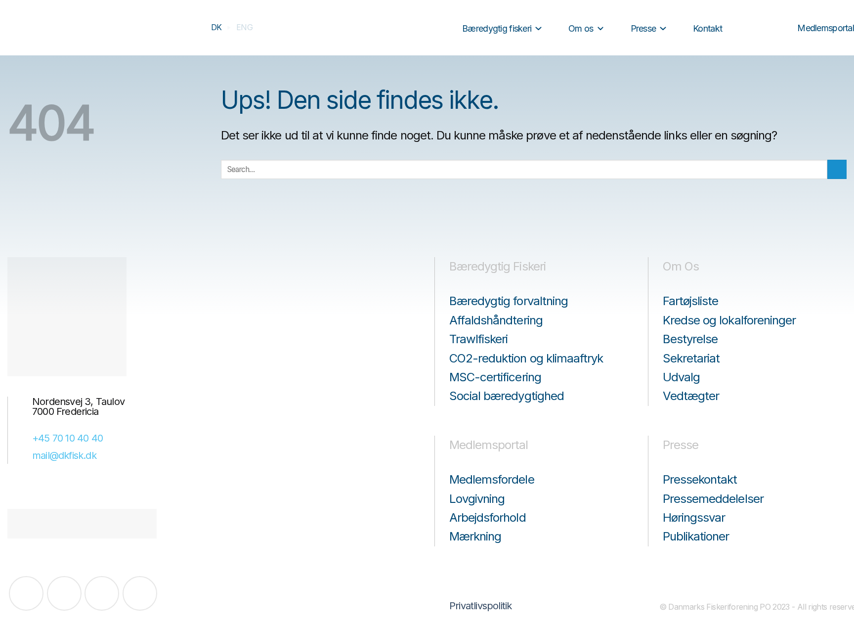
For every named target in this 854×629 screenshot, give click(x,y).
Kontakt (707, 28)
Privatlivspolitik (480, 606)
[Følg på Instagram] (64, 593)
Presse (643, 28)
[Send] (444, 28)
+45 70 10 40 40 (67, 438)
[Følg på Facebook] (26, 593)
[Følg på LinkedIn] (102, 593)
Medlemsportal (825, 28)
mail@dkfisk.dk (64, 455)
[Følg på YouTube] (140, 593)
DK (216, 27)
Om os (580, 28)
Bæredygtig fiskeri (496, 28)
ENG (244, 27)
